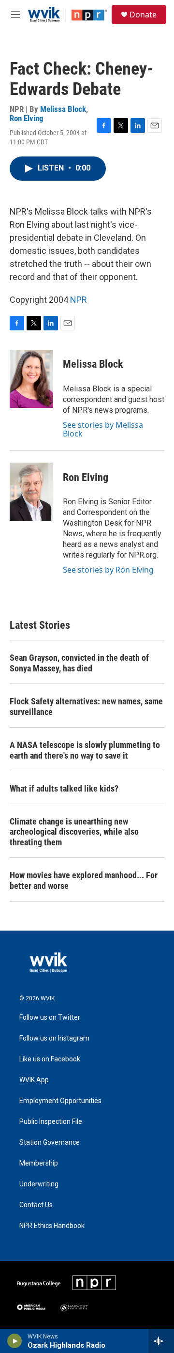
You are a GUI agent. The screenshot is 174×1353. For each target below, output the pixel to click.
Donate (143, 14)
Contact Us (36, 1205)
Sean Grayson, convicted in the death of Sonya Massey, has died (79, 663)
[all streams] (161, 1341)
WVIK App (34, 1080)
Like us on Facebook (49, 1059)
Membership (38, 1163)
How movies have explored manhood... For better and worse (84, 880)
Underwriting (38, 1184)
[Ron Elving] (31, 492)
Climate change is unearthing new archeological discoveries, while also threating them (74, 832)
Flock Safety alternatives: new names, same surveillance (86, 706)
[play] (15, 1341)
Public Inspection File (50, 1121)
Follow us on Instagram (54, 1038)
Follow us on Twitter (49, 1017)
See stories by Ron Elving (108, 569)
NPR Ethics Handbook (52, 1225)
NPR (78, 300)
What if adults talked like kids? (64, 788)
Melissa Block (63, 109)
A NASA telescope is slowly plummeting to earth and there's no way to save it (85, 750)
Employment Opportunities (60, 1100)
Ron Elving (27, 118)
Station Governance (49, 1142)
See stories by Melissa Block (103, 429)
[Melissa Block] (31, 379)
